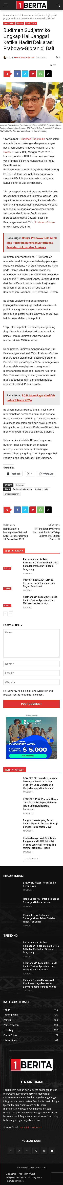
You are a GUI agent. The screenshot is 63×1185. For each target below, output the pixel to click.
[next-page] (11, 613)
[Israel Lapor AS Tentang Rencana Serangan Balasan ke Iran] (11, 903)
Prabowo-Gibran (45, 222)
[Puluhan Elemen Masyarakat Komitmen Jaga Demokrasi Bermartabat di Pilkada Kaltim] (11, 984)
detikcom (19, 485)
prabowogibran (12, 494)
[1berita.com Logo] (31, 5)
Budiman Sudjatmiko (33, 138)
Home (6, 15)
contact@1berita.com (30, 1127)
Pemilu (20, 23)
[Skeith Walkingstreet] (5, 57)
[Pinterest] (32, 73)
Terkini (7, 588)
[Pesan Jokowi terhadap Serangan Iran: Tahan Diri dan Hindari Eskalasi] (11, 919)
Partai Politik (17, 15)
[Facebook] (17, 73)
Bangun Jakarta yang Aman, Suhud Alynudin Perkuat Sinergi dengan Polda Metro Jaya (40, 823)
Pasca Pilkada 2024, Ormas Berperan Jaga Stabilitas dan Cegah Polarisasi (39, 583)
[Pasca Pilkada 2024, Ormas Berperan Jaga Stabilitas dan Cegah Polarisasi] (11, 584)
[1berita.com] (31, 1065)
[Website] (44, 1151)
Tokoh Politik (31, 23)
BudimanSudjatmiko (22, 489)
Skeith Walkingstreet (24, 57)
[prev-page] (5, 613)
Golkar (7, 152)
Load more (30, 858)
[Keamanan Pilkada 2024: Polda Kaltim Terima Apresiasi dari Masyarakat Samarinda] (11, 601)
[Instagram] (19, 1151)
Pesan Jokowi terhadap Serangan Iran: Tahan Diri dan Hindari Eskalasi (39, 918)
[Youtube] (52, 1151)
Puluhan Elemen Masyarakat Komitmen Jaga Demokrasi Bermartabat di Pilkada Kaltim (39, 983)
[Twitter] (25, 73)
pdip (47, 489)
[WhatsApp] (40, 73)
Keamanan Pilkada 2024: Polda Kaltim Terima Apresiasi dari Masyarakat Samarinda (40, 600)
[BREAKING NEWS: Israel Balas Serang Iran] (11, 887)
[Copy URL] (48, 73)
